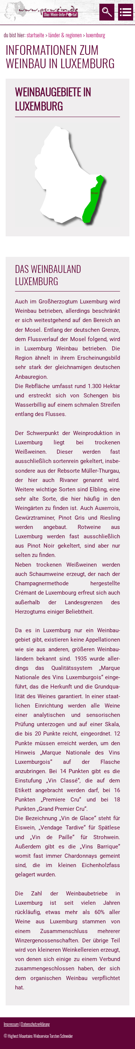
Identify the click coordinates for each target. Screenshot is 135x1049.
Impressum (11, 1024)
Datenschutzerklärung (35, 1024)
